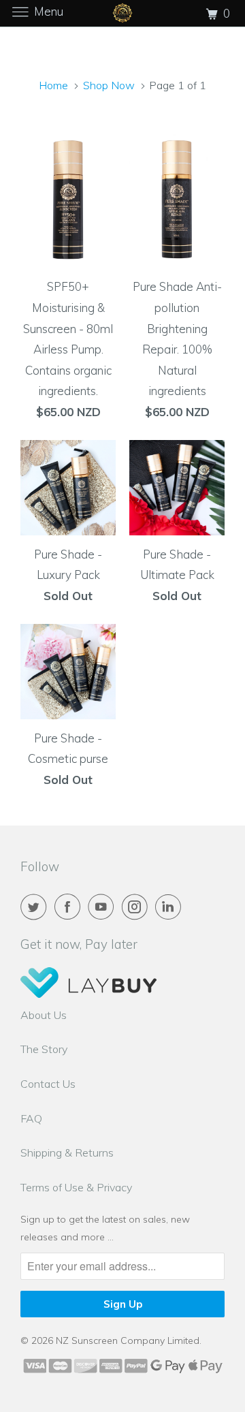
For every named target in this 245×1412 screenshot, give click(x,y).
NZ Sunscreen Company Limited (127, 1340)
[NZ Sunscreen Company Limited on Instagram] (137, 907)
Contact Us (48, 1084)
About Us (43, 1015)
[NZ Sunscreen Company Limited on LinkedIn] (170, 907)
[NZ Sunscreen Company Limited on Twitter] (36, 907)
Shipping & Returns (67, 1152)
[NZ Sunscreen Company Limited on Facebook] (70, 907)
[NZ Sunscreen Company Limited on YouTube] (103, 907)
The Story (43, 1049)
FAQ (31, 1118)
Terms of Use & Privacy (76, 1187)
